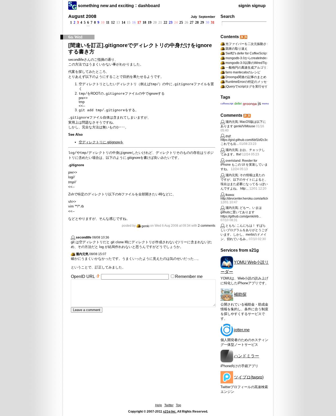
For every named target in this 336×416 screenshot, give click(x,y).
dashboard (149, 5)
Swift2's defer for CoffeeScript (246, 53)
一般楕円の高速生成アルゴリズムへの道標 (255, 67)
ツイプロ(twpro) (249, 377)
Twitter (169, 405)
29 (202, 22)
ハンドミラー (246, 356)
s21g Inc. (169, 411)
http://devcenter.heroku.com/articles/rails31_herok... (256, 198)
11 (107, 22)
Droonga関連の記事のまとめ (245, 77)
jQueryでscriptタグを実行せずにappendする (256, 86)
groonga (250, 104)
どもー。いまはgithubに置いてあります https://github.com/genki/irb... (241, 212)
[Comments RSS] (245, 115)
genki (145, 226)
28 (197, 22)
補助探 (240, 294)
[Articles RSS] (242, 36)
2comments (206, 225)
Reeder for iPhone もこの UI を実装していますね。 (244, 165)
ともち (230, 225)
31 (212, 22)
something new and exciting (106, 5)
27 (191, 22)
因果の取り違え (236, 48)
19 (149, 22)
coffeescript (226, 103)
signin (244, 5)
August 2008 (82, 16)
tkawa (229, 195)
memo (265, 103)
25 (181, 22)
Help (158, 405)
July (194, 17)
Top (178, 405)
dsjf (227, 136)
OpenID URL (83, 276)
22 (165, 22)
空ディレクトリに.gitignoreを (101, 142)
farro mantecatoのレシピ (242, 72)
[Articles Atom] (245, 36)
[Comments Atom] (249, 115)
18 (144, 22)
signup (259, 5)
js (259, 103)
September (207, 17)
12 (113, 22)
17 (139, 22)
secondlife (83, 237)
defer (238, 103)
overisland (232, 161)
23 (170, 22)
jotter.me (242, 330)
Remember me (189, 276)
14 (123, 22)
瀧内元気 (82, 254)
